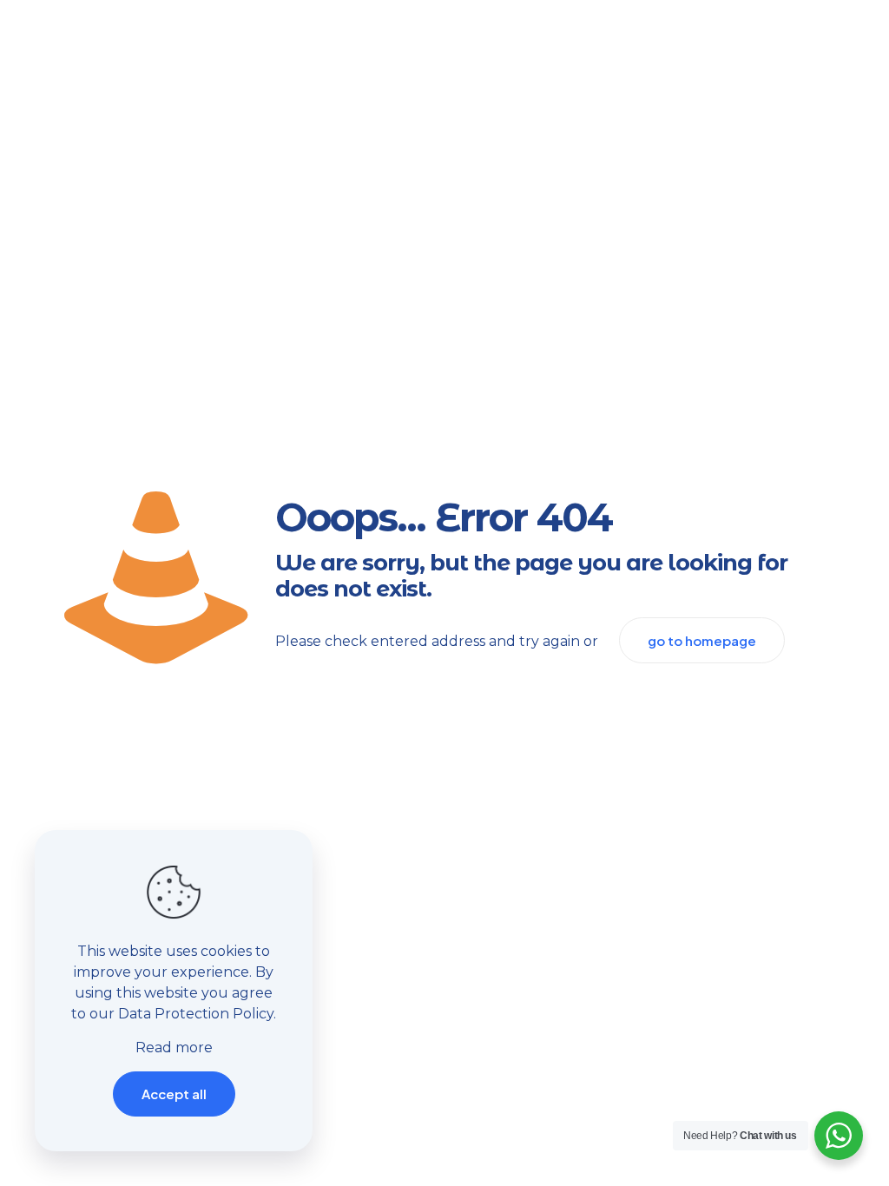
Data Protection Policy (195, 1013)
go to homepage (702, 640)
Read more (174, 1047)
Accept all (174, 1093)
